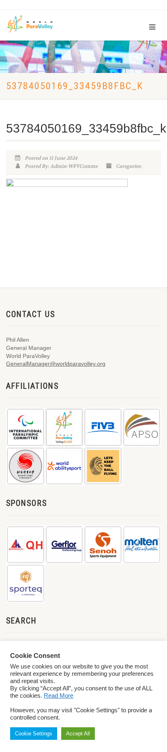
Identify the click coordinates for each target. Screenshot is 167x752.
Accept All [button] (78, 734)
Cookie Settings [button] (33, 734)
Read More (58, 695)
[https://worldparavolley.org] (35, 23)
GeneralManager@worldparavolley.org (55, 363)
